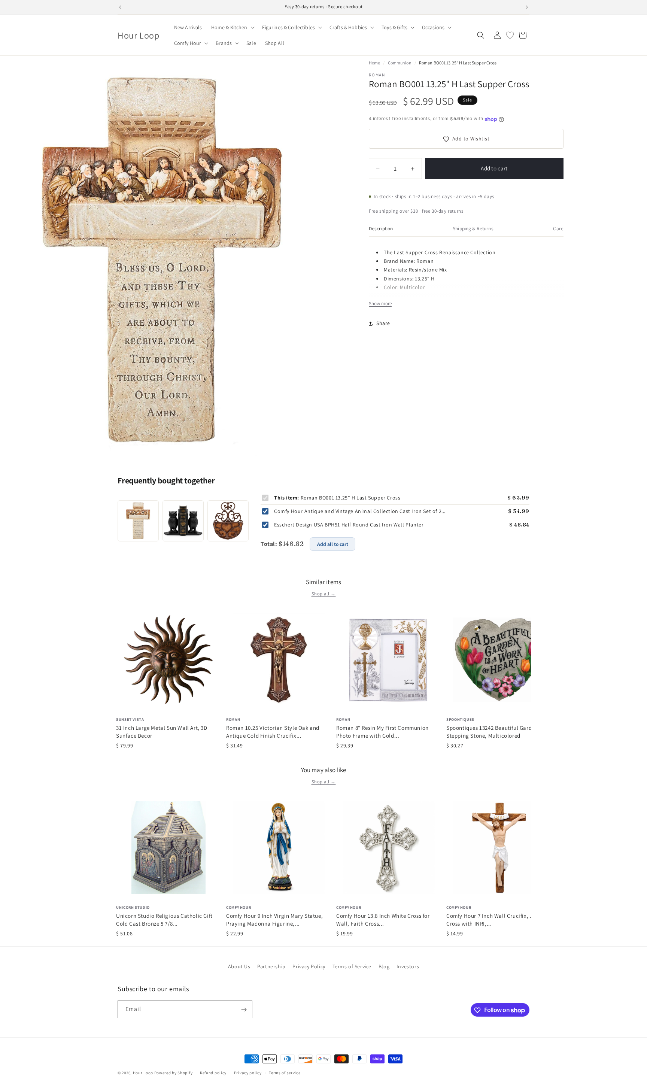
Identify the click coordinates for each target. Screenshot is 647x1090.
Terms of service (284, 1072)
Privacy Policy (308, 966)
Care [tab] (558, 228)
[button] (232, 27)
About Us (239, 966)
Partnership (271, 966)
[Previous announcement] (120, 7)
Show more (380, 304)
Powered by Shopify (173, 1072)
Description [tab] (381, 228)
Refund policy (213, 1072)
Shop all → (324, 593)
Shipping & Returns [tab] (473, 228)
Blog (384, 966)
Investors (408, 966)
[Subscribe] (244, 1009)
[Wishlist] (509, 35)
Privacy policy (248, 1072)
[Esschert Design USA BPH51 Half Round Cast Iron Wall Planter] (228, 520)
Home (374, 63)
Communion (399, 63)
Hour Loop (143, 1072)
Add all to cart (332, 544)
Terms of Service (352, 966)
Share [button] (383, 323)
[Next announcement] (527, 7)
